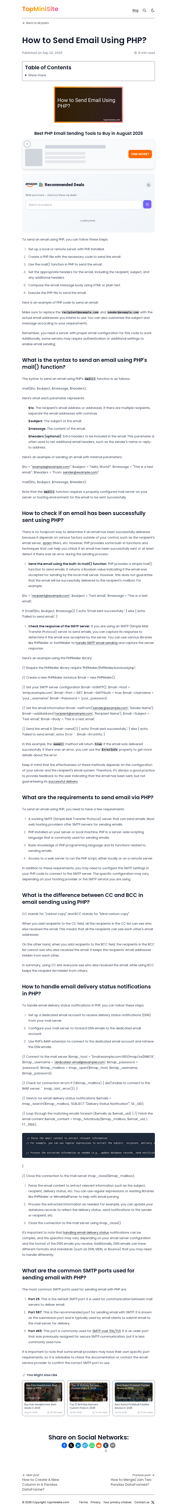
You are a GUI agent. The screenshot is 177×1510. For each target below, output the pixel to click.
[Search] (144, 10)
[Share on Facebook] (64, 1445)
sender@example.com (80, 472)
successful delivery (63, 781)
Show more (37, 75)
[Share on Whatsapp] (92, 1445)
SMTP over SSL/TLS (106, 1331)
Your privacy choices (117, 1502)
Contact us (141, 1502)
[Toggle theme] (148, 185)
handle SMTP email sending (97, 643)
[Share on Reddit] (99, 1445)
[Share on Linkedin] (78, 1445)
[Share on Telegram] (85, 1445)
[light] (153, 10)
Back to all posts (37, 23)
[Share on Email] (112, 1445)
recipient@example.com (50, 595)
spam (47, 543)
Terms (83, 1502)
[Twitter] (153, 1502)
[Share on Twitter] (71, 1445)
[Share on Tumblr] (106, 1445)
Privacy (96, 1502)
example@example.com (51, 467)
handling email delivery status (86, 1232)
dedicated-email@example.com (80, 1062)
